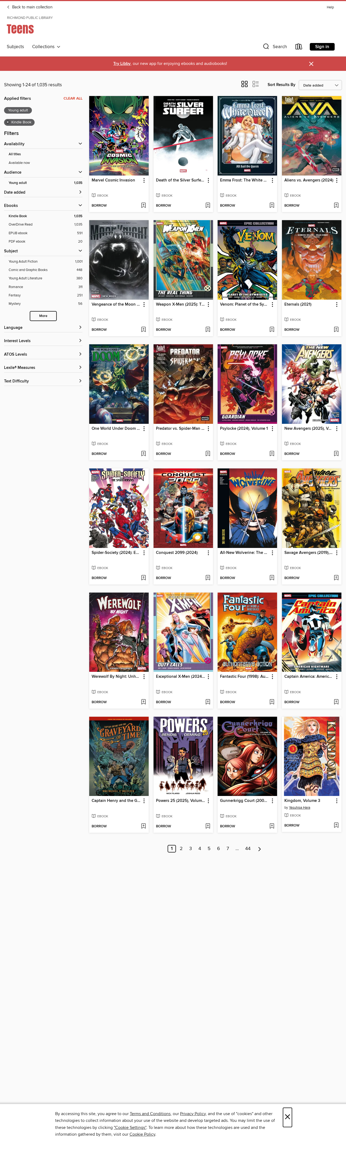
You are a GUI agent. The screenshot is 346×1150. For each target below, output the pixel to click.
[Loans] (299, 47)
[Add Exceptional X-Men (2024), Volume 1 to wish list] (207, 702)
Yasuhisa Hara (299, 807)
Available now (19, 163)
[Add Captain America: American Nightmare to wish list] (336, 702)
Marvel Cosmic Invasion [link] (113, 180)
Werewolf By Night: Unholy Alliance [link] (116, 676)
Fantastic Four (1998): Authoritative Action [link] (245, 676)
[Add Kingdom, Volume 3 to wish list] (336, 825)
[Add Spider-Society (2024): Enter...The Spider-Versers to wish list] (143, 578)
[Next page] (259, 848)
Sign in (322, 47)
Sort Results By (281, 84)
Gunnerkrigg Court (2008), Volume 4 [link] (245, 800)
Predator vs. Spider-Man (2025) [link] (180, 428)
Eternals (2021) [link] (297, 304)
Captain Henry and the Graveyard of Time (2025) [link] (116, 800)
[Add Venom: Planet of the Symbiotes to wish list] (271, 329)
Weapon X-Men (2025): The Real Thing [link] (180, 304)
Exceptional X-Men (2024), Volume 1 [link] (180, 676)
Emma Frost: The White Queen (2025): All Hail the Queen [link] (245, 180)
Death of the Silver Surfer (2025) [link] (180, 180)
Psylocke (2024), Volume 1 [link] (244, 428)
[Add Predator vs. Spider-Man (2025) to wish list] (207, 454)
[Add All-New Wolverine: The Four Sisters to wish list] (271, 578)
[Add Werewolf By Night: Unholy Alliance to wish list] (143, 702)
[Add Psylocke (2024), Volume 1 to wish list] (271, 454)
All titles (15, 154)
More (43, 316)
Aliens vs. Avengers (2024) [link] (308, 180)
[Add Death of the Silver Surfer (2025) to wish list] (207, 205)
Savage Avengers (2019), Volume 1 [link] (309, 552)
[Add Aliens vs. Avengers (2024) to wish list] (336, 205)
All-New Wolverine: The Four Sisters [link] (245, 552)
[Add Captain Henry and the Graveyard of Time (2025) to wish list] (143, 826)
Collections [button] (44, 47)
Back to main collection (31, 7)
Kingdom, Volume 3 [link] (302, 800)
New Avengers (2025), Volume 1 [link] (309, 428)
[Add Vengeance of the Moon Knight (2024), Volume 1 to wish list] (143, 329)
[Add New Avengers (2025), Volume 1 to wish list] (336, 454)
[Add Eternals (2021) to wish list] (336, 329)
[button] (274, 47)
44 (248, 849)
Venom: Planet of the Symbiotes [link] (245, 304)
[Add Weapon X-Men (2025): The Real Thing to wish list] (207, 329)
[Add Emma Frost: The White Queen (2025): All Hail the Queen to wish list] (271, 205)
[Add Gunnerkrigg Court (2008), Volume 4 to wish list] (271, 826)
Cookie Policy (142, 1134)
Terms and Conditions (150, 1113)
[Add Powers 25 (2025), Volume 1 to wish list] (207, 826)
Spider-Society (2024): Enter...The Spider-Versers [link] (116, 552)
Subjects (15, 47)
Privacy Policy (193, 1113)
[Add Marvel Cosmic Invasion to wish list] (143, 205)
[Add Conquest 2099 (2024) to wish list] (207, 578)
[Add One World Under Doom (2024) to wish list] (143, 454)
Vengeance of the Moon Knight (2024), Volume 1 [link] (116, 304)
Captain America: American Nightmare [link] (309, 676)
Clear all (73, 98)
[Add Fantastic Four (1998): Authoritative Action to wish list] (271, 702)
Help (330, 7)
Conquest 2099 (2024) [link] (177, 552)
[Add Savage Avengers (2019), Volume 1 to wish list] (336, 578)
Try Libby (122, 64)
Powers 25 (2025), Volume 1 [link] (180, 800)
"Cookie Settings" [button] (130, 1127)
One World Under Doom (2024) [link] (116, 428)
